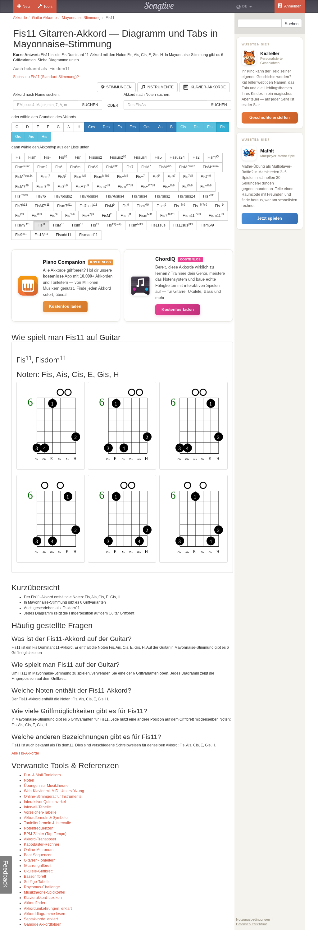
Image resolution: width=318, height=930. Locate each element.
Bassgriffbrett (35, 876)
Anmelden (293, 6)
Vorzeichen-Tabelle (40, 812)
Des (106, 127)
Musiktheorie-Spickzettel (44, 892)
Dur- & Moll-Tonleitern (42, 775)
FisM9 (22, 225)
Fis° (78, 157)
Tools (47, 6)
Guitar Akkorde (44, 18)
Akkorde (20, 18)
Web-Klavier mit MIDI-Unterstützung (54, 791)
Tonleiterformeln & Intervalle (47, 823)
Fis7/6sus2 (63, 196)
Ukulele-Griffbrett (38, 871)
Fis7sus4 (139, 196)
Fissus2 (95, 157)
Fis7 (130, 167)
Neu (26, 6)
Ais (31, 136)
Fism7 (43, 186)
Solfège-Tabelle (37, 882)
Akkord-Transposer (40, 839)
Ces (91, 127)
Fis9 (21, 234)
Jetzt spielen (269, 218)
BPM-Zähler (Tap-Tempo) (45, 834)
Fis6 (58, 167)
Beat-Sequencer (38, 855)
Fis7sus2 (162, 196)
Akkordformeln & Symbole (46, 818)
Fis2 (196, 157)
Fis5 (158, 157)
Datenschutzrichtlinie (251, 924)
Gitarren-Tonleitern (40, 860)
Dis (196, 127)
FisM (112, 167)
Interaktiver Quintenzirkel (45, 802)
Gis (18, 136)
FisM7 (22, 186)
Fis (222, 127)
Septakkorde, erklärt (41, 919)
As (160, 127)
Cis (183, 127)
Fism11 (192, 215)
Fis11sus (158, 225)
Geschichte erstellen (269, 117)
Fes (132, 127)
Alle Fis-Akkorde (25, 753)
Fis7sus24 (186, 196)
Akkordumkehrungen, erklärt (48, 908)
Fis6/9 (93, 167)
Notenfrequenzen (38, 828)
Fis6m (75, 167)
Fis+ (47, 157)
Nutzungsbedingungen (253, 919)
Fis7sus (88, 205)
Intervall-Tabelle (37, 807)
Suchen (90, 105)
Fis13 (41, 234)
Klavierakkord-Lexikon (43, 897)
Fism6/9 (207, 225)
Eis (209, 127)
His (44, 136)
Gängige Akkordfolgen (42, 924)
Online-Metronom (38, 850)
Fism (32, 157)
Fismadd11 (88, 235)
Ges (146, 127)
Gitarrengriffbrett (37, 865)
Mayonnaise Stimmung (81, 18)
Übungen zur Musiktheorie (46, 785)
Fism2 (42, 167)
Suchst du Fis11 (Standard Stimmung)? (46, 77)
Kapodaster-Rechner (41, 844)
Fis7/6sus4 (89, 196)
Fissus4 (140, 157)
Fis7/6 (41, 196)
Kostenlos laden (65, 306)
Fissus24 (177, 157)
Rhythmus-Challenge (42, 887)
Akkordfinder (34, 903)
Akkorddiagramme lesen (44, 914)
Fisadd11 (63, 235)
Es (119, 127)
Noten (29, 780)
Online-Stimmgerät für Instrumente (53, 796)
